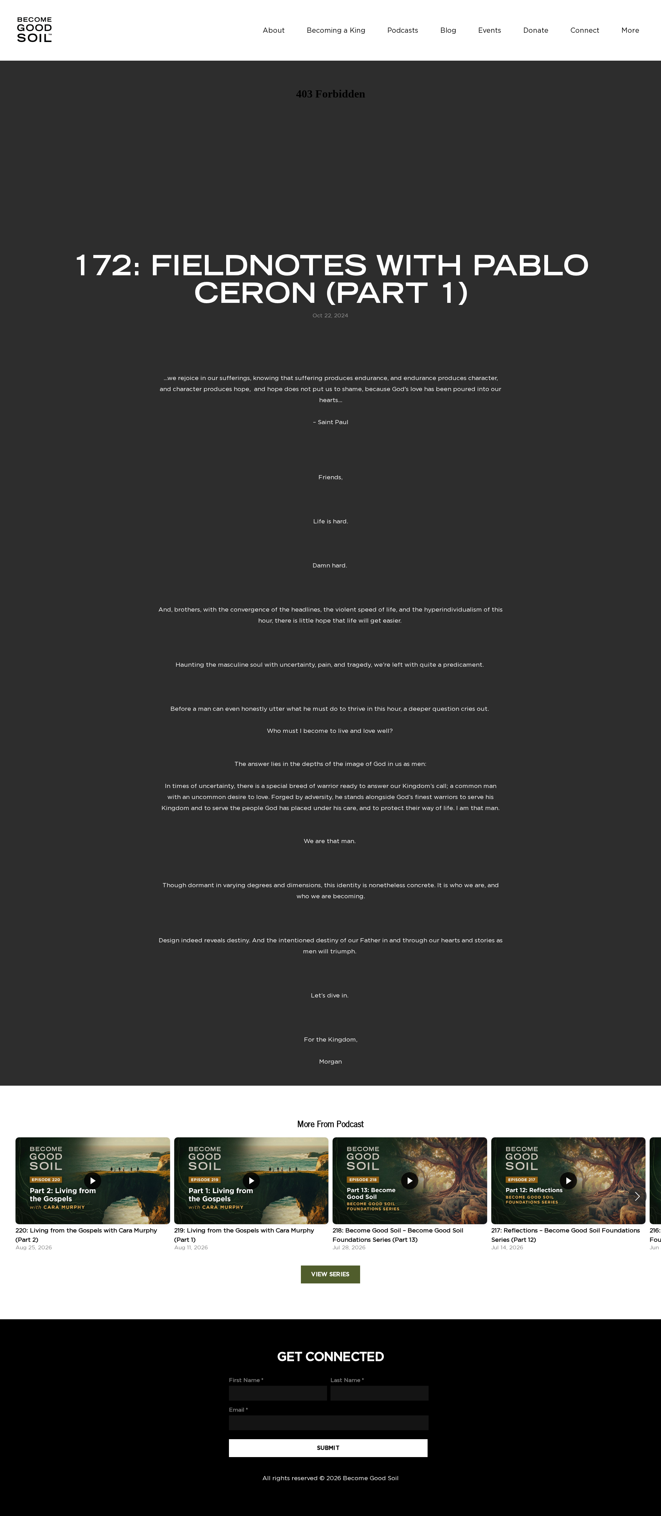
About (274, 30)
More (631, 30)
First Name (244, 1380)
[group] (92, 1196)
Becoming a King (336, 30)
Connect (584, 30)
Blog (448, 30)
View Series (330, 1274)
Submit (328, 1448)
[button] (637, 1196)
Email (236, 1410)
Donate (535, 30)
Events (489, 30)
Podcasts (402, 30)
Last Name (345, 1380)
